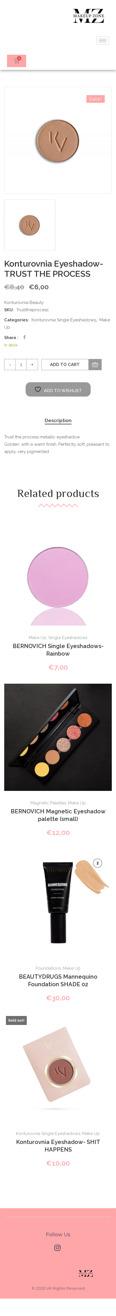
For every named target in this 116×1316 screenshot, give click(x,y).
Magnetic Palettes (48, 802)
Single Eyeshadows (67, 637)
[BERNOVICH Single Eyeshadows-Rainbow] (58, 572)
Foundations (48, 968)
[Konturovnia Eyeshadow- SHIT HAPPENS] (58, 1068)
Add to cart (65, 364)
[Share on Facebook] (24, 337)
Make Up (37, 637)
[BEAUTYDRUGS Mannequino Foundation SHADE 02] (58, 902)
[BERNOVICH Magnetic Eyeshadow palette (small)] (58, 737)
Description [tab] (58, 420)
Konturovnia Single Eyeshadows (64, 319)
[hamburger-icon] (102, 40)
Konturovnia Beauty (24, 302)
